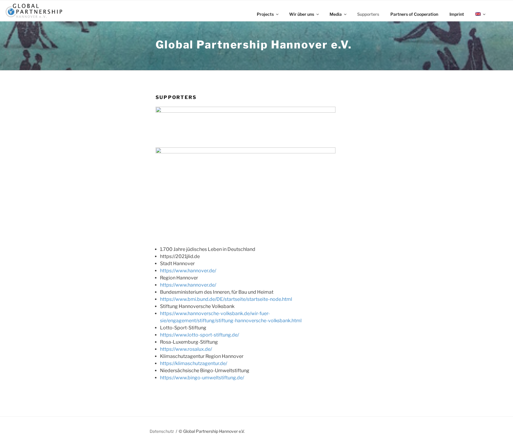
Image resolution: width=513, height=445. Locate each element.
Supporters (368, 14)
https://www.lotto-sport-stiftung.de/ (199, 335)
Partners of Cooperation (414, 14)
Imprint (456, 14)
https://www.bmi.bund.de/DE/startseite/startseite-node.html (226, 299)
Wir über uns (301, 14)
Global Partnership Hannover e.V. (254, 44)
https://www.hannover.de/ (188, 270)
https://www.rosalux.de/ (186, 349)
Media (336, 14)
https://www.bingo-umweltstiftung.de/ (202, 377)
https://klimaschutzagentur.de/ (193, 363)
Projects (265, 14)
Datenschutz (162, 431)
